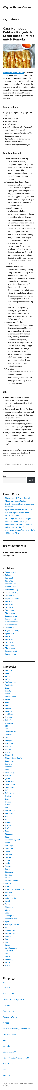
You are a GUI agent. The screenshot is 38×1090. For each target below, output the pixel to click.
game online (10, 781)
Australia (9, 685)
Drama (8, 749)
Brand (7, 705)
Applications (10, 682)
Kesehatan (9, 813)
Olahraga (9, 872)
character (9, 723)
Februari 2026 (11, 584)
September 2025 (12, 598)
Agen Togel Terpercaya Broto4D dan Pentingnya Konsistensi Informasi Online (18, 513)
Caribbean (9, 714)
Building (8, 711)
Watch (7, 957)
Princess (8, 892)
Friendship (9, 773)
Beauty (8, 691)
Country (8, 735)
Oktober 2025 (11, 595)
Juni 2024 (9, 639)
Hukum (8, 802)
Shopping (9, 907)
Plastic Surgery (11, 881)
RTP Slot (6, 988)
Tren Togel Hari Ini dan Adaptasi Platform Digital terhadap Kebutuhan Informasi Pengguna (18, 521)
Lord (7, 828)
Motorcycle (9, 846)
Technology (10, 933)
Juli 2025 (8, 601)
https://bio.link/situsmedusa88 (16, 1058)
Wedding (9, 960)
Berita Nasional (11, 697)
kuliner (8, 822)
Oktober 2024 (11, 628)
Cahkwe (27, 464)
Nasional (8, 863)
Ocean (7, 869)
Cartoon (8, 717)
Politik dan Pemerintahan (16, 889)
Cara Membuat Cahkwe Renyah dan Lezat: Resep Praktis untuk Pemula (19, 34)
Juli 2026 (9, 575)
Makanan (9, 834)
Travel (7, 945)
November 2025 (11, 593)
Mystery (8, 857)
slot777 (6, 1023)
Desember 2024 (11, 622)
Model (7, 843)
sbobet (6, 1070)
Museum (8, 854)
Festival (8, 767)
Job (6, 808)
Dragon (8, 746)
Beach (7, 688)
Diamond (9, 743)
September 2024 (12, 631)
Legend (8, 825)
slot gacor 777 (8, 1075)
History (8, 799)
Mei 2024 (9, 642)
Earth (7, 752)
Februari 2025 (11, 616)
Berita (7, 694)
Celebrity (9, 720)
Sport (7, 922)
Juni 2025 (9, 604)
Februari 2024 (11, 651)
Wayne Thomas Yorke (17, 7)
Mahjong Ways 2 (10, 1017)
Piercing (8, 875)
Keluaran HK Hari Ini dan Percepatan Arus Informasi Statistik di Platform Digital (20, 530)
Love (7, 831)
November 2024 (11, 625)
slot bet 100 (8, 982)
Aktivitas (9, 670)
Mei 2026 (9, 581)
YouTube (8, 965)
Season (8, 904)
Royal (7, 901)
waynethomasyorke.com (13, 72)
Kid (6, 816)
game (7, 778)
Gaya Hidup (10, 784)
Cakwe (32, 464)
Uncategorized (17, 464)
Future (8, 776)
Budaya (8, 708)
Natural (8, 866)
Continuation (10, 732)
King (7, 819)
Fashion (8, 764)
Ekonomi (9, 755)
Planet (7, 878)
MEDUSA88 (8, 1064)
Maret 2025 (10, 613)
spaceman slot (11, 919)
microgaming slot (12, 840)
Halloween (9, 793)
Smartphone (10, 916)
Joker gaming (8, 1011)
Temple (8, 936)
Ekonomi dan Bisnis (13, 758)
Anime (8, 679)
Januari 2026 (10, 587)
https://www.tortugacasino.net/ (16, 1029)
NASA (7, 860)
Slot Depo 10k (8, 994)
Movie (7, 851)
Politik (8, 887)
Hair (7, 790)
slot (4, 1040)
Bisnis (7, 700)
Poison (8, 884)
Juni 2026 (9, 578)
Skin (7, 913)
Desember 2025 (11, 590)
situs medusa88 (9, 1052)
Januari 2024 (10, 654)
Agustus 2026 (11, 572)
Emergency (9, 761)
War (6, 954)
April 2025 (9, 610)
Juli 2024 (8, 636)
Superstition (10, 930)
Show (7, 910)
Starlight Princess (12, 924)
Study (7, 927)
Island (7, 805)
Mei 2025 (9, 607)
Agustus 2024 (10, 633)
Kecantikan (10, 811)
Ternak (8, 939)
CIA (6, 726)
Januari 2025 (10, 619)
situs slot (7, 1046)
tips (6, 942)
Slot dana (7, 1005)
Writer (7, 962)
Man (7, 837)
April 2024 (9, 645)
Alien (7, 673)
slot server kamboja (11, 1034)
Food (7, 770)
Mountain (9, 849)
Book (7, 702)
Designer (9, 740)
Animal (8, 676)
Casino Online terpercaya (13, 999)
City (6, 729)
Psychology (10, 895)
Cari (4, 476)
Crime (7, 738)
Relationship (10, 898)
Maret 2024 (10, 648)
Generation (10, 787)
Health (8, 796)
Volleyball (9, 951)
